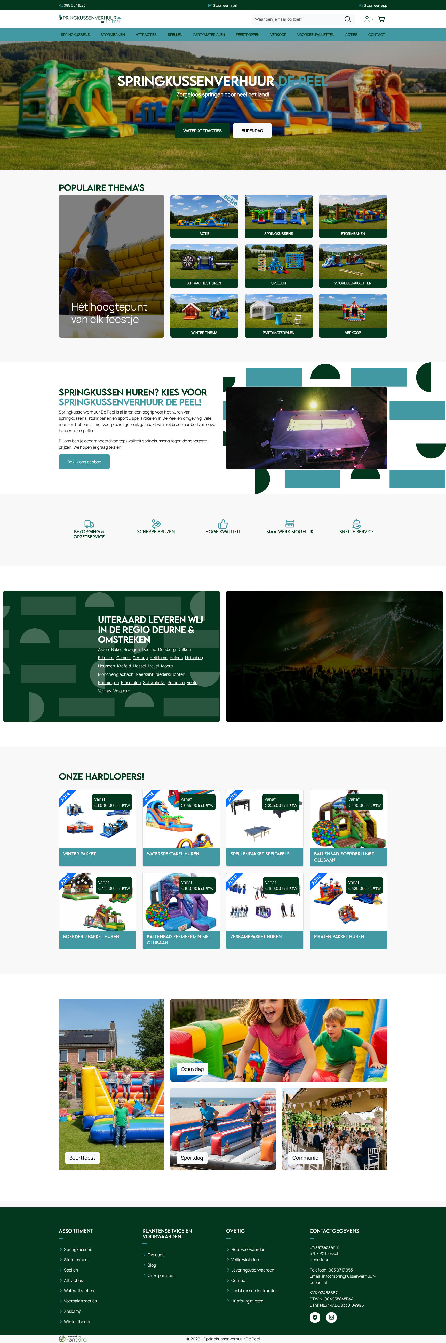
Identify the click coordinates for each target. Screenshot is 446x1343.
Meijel (153, 666)
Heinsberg (194, 658)
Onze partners (161, 1275)
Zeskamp (72, 1311)
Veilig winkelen (245, 1259)
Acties (351, 34)
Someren (176, 682)
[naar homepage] (90, 18)
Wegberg (121, 691)
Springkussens (75, 34)
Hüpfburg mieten (247, 1301)
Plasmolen (131, 682)
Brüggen (132, 649)
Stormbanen (113, 34)
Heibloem (159, 658)
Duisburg (167, 649)
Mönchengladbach (116, 674)
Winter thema (77, 1321)
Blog (152, 1265)
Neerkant (144, 674)
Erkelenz (106, 658)
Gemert (123, 658)
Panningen (108, 682)
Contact (376, 34)
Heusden (106, 666)
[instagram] (331, 1317)
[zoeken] (348, 19)
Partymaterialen (209, 34)
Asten (103, 649)
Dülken (184, 649)
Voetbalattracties (80, 1301)
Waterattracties (79, 1290)
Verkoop (278, 34)
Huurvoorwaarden (248, 1249)
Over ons (156, 1255)
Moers (167, 666)
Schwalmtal (154, 682)
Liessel (139, 666)
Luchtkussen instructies (254, 1290)
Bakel (116, 649)
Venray (104, 691)
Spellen (175, 34)
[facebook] (315, 1317)
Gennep (140, 658)
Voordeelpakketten (315, 34)
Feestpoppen (248, 34)
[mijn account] (368, 19)
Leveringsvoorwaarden (252, 1270)
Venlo (192, 682)
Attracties (146, 34)
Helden (176, 658)
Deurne (149, 649)
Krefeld (124, 666)
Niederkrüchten (170, 674)
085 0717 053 (341, 1270)
